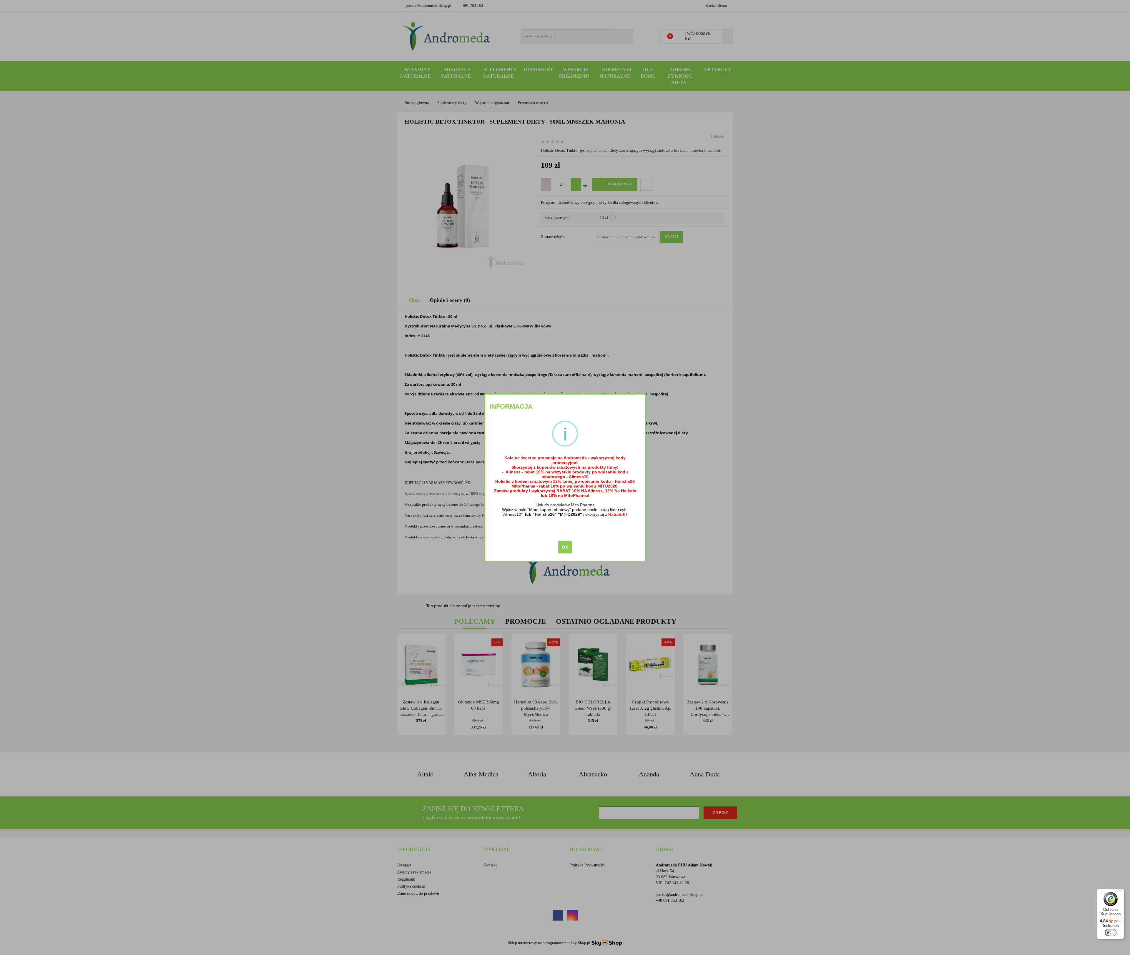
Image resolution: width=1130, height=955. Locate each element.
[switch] (1110, 932)
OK (565, 547)
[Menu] (1120, 892)
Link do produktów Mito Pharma (565, 505)
